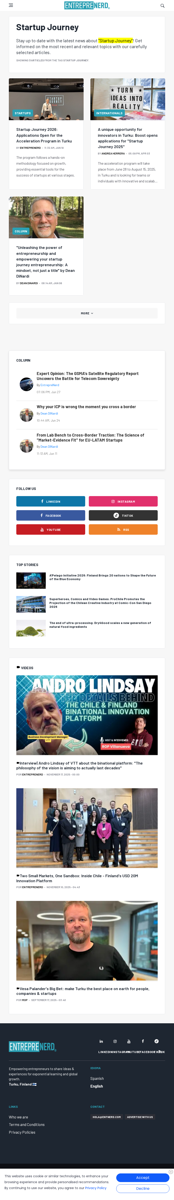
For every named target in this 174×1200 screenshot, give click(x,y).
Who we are (18, 1117)
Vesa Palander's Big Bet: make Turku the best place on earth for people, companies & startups (83, 991)
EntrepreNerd (30, 147)
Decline (143, 1188)
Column (21, 231)
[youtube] (129, 1041)
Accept (143, 1177)
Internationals (109, 113)
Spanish (97, 1078)
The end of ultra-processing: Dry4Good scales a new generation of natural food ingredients (100, 625)
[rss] (160, 1051)
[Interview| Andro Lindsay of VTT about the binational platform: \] (87, 715)
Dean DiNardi (29, 283)
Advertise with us (140, 1116)
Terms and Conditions (27, 1124)
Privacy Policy (95, 1188)
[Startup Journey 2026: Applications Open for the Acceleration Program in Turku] (46, 99)
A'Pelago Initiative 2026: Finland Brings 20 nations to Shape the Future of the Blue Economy (102, 577)
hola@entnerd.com (107, 1116)
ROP (25, 999)
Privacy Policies (22, 1132)
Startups (23, 113)
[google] (156, 1041)
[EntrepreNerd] (87, 5)
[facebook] (143, 1041)
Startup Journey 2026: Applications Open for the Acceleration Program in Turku (44, 135)
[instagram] (115, 1041)
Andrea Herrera (113, 153)
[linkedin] (101, 1041)
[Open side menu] (11, 5)
